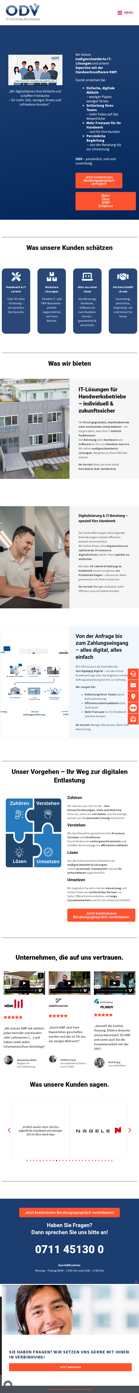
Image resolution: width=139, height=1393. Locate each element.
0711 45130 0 (69, 1249)
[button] (9, 1130)
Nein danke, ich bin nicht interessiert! (70, 1389)
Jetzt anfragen (70, 1367)
